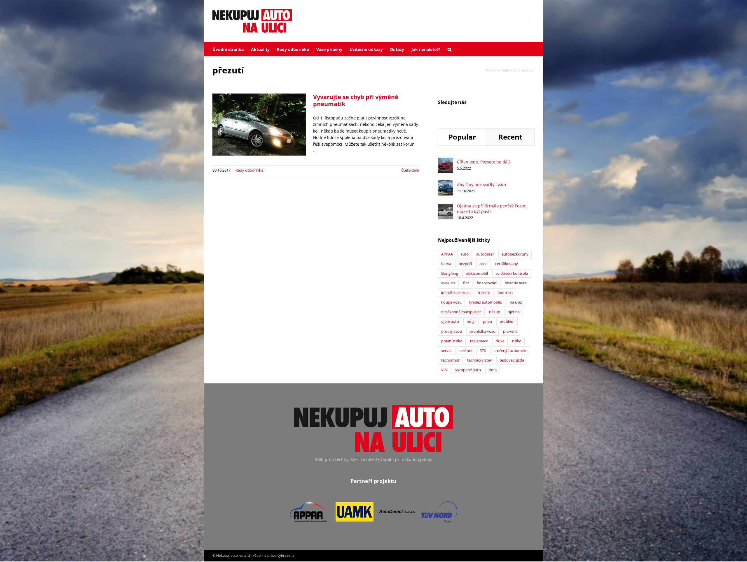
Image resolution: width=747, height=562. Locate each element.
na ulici (516, 302)
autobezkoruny (515, 254)
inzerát (484, 292)
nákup (494, 311)
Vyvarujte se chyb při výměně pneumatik (355, 100)
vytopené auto (468, 369)
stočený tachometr (510, 350)
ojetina (514, 311)
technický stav (479, 360)
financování (487, 283)
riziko (516, 341)
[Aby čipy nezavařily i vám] (445, 183)
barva (446, 263)
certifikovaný (506, 263)
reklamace (479, 341)
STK (483, 350)
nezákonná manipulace (461, 311)
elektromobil (477, 273)
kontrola (505, 292)
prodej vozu (451, 331)
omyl (471, 321)
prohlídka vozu (482, 331)
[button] (449, 49)
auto (464, 254)
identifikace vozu (456, 292)
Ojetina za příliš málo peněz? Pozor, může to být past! (492, 208)
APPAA (447, 254)
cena (483, 263)
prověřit (510, 331)
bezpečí (465, 263)
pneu (487, 321)
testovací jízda (512, 360)
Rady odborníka (249, 170)
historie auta (516, 283)
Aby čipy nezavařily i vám (481, 184)
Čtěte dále (410, 170)
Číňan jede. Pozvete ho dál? (483, 162)
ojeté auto (450, 321)
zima (492, 369)
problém (507, 321)
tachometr (450, 360)
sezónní (465, 350)
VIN (444, 369)
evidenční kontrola (511, 273)
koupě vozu (451, 302)
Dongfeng (449, 273)
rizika (500, 341)
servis (446, 350)
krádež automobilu (485, 302)
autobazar (485, 254)
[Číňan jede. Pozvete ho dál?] (445, 160)
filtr (466, 283)
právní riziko (451, 341)
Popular (462, 137)
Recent (510, 137)
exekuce (448, 283)
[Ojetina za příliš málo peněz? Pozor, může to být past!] (445, 207)
